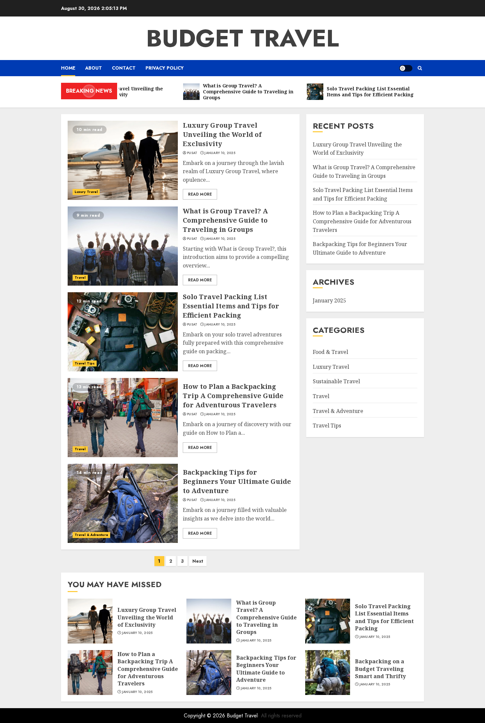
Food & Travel (330, 352)
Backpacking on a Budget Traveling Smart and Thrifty (380, 669)
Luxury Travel (86, 191)
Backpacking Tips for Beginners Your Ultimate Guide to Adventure (237, 481)
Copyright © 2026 (205, 715)
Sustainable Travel (336, 381)
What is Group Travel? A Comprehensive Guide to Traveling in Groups (225, 220)
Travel (80, 277)
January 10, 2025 (220, 153)
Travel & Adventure (91, 534)
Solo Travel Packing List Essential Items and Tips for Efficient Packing (231, 306)
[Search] (420, 68)
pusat (192, 153)
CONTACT (124, 68)
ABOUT (93, 68)
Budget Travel (242, 38)
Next (197, 561)
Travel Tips (85, 363)
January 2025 (329, 300)
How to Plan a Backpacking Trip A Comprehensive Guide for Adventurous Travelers (233, 395)
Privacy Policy (165, 68)
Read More (200, 194)
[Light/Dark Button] (405, 68)
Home (68, 68)
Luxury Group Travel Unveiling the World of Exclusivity (222, 134)
